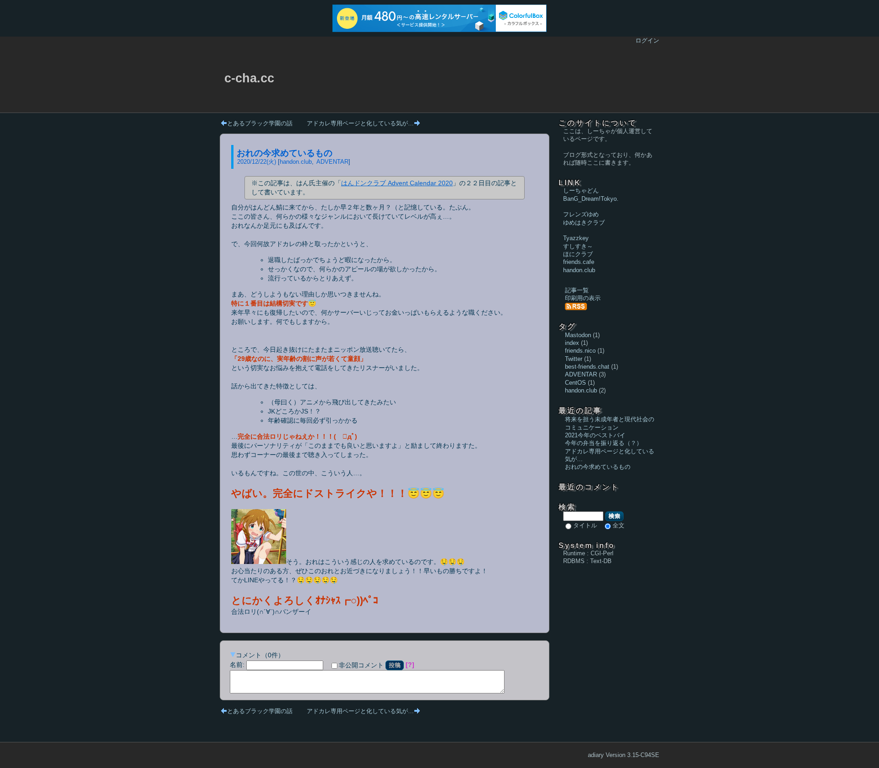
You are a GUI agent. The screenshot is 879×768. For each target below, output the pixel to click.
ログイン (647, 40)
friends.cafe (578, 261)
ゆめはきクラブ (584, 222)
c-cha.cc (249, 78)
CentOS (575, 382)
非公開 (361, 665)
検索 (614, 516)
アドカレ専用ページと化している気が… (360, 123)
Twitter (573, 358)
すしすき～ (578, 246)
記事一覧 (577, 290)
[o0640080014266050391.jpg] (258, 561)
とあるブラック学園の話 (260, 123)
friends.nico (580, 350)
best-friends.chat (587, 366)
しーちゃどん (581, 190)
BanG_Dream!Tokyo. (591, 198)
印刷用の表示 (583, 298)
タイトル (585, 525)
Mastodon (578, 335)
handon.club (296, 161)
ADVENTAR (332, 161)
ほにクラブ (578, 254)
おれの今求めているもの (284, 153)
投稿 (395, 665)
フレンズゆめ (581, 214)
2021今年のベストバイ (595, 435)
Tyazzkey (576, 238)
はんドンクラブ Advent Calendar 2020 (397, 183)
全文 (618, 525)
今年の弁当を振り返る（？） (603, 443)
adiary (596, 755)
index (572, 342)
